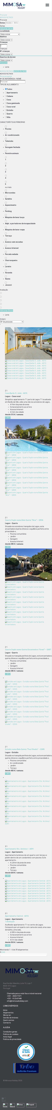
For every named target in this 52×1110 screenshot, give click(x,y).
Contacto (7, 1023)
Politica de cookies (10, 1034)
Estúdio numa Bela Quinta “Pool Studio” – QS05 (25, 749)
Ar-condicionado (12, 135)
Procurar (3, 15)
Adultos (3, 37)
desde (7, 415)
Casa (9, 100)
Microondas (10, 193)
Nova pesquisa (6, 76)
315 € (13, 415)
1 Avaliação (10, 922)
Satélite (8, 199)
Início (5, 1010)
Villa (8, 117)
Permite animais (12, 153)
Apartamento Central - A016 (17, 916)
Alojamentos (8, 1013)
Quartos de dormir (8, 57)
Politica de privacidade (12, 1039)
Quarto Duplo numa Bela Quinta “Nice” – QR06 (24, 520)
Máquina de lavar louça (14, 217)
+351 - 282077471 (14, 996)
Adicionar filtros (6, 311)
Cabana (10, 96)
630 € (13, 873)
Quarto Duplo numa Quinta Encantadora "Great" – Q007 (28, 650)
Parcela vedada (11, 254)
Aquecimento (10, 205)
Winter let (7, 1015)
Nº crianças (5, 51)
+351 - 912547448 (14, 998)
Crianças (4, 42)
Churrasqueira (11, 260)
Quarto (10, 114)
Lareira (8, 267)
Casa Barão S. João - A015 (16, 393)
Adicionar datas (6, 28)
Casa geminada (13, 103)
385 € (13, 544)
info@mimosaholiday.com (17, 1001)
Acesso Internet (12, 248)
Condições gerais (10, 1032)
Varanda (8, 273)
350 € (13, 942)
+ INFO (7, 418)
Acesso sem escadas (14, 242)
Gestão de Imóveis (10, 1018)
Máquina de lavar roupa (15, 230)
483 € (13, 771)
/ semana (19, 415)
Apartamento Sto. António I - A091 (19, 849)
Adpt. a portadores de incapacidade (20, 224)
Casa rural (11, 107)
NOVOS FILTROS (6, 17)
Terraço (8, 236)
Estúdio (10, 110)
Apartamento (12, 93)
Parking (8, 211)
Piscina (8, 129)
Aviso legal (7, 1037)
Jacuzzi (8, 285)
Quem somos (8, 1020)
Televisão (9, 141)
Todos (9, 89)
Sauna (7, 279)
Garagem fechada (12, 147)
